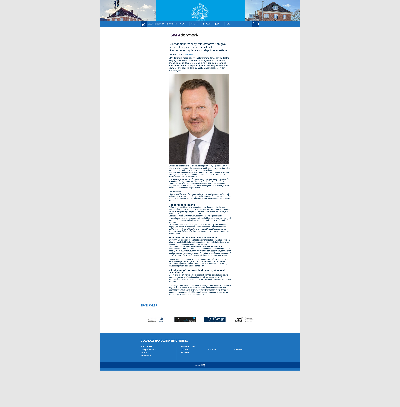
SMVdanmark (189, 54)
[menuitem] (144, 24)
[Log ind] (257, 24)
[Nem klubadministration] (200, 366)
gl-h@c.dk (147, 355)
